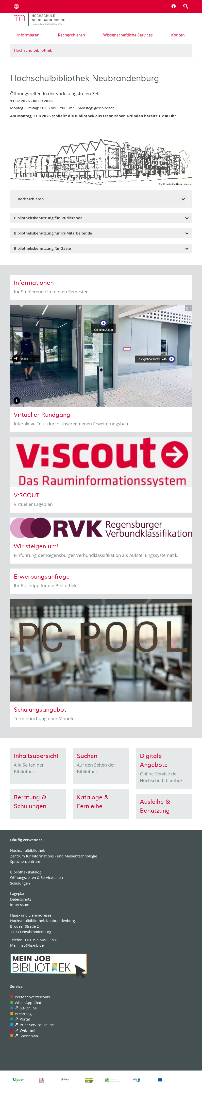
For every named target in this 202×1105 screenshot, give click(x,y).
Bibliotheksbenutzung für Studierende (48, 217)
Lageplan (17, 893)
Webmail (27, 1030)
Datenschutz (20, 899)
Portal (25, 1019)
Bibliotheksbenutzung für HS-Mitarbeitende (53, 233)
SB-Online (28, 1007)
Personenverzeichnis (32, 996)
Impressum (19, 904)
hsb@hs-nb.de (31, 945)
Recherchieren (71, 35)
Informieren (28, 35)
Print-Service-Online (37, 1024)
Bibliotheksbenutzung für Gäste (42, 248)
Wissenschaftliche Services (128, 35)
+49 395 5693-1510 (41, 939)
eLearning (23, 1013)
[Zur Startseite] (39, 19)
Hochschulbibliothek (33, 50)
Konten (178, 35)
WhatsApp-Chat (28, 1002)
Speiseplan (29, 1035)
